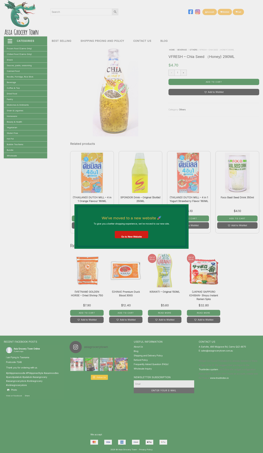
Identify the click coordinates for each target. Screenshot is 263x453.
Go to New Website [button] (131, 236)
